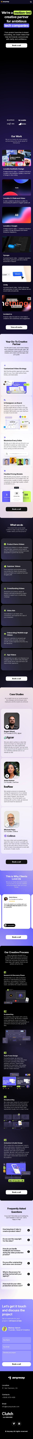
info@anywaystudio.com (10, 1407)
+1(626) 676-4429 (8, 1397)
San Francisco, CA (10, 1388)
